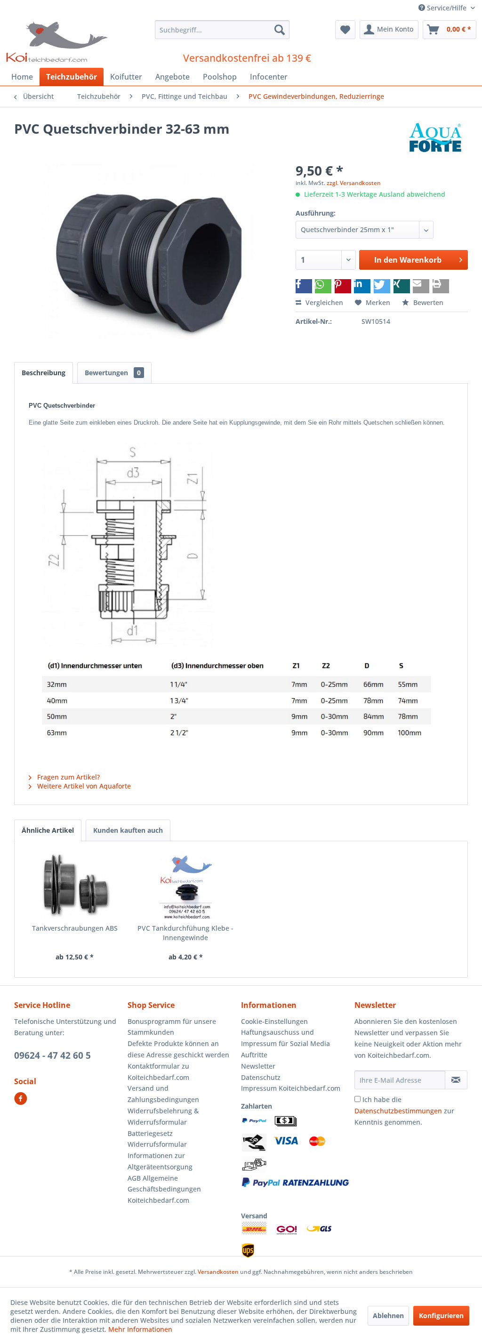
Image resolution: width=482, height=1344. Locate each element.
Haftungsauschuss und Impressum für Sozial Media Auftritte (285, 1043)
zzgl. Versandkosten (354, 183)
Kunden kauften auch (128, 830)
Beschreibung (43, 372)
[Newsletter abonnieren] (456, 1079)
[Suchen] (279, 29)
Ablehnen (388, 1315)
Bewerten (427, 302)
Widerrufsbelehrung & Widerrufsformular (163, 1116)
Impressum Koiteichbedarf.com (290, 1088)
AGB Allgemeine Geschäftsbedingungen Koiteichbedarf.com (164, 1189)
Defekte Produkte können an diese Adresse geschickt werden (178, 1049)
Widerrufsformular (157, 1144)
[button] (304, 286)
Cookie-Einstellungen (274, 1021)
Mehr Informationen (140, 1329)
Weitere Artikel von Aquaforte (83, 785)
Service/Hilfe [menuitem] (446, 7)
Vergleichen (323, 302)
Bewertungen (113, 372)
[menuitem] (222, 29)
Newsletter (258, 1066)
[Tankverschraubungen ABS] (74, 886)
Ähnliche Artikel (48, 830)
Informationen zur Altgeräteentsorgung (160, 1161)
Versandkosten (218, 1272)
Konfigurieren (441, 1315)
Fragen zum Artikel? (67, 777)
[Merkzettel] (345, 29)
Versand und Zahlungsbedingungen (163, 1094)
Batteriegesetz (150, 1133)
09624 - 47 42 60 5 (52, 1055)
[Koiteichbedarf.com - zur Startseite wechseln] (58, 41)
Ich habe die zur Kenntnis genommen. (404, 1111)
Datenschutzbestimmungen (398, 1110)
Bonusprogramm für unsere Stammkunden (172, 1027)
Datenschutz (261, 1077)
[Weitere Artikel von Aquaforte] (435, 137)
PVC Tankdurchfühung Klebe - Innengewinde (185, 933)
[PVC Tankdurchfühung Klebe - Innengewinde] (185, 886)
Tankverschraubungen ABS (75, 928)
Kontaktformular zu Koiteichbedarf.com (158, 1072)
